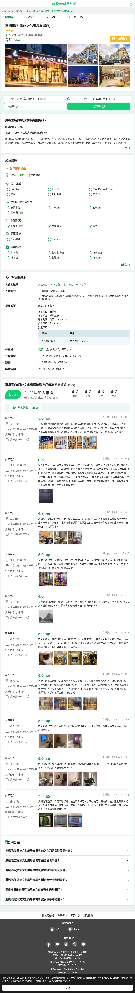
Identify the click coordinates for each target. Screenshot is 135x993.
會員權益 (62, 915)
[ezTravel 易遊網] (67, 3)
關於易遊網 (48, 915)
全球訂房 (6, 10)
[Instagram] (66, 944)
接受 (67, 987)
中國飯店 (18, 10)
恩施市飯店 (32, 10)
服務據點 (88, 915)
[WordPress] (74, 944)
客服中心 (75, 915)
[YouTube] (57, 944)
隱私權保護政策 (67, 980)
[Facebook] (48, 944)
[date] (36, 99)
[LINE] (83, 944)
